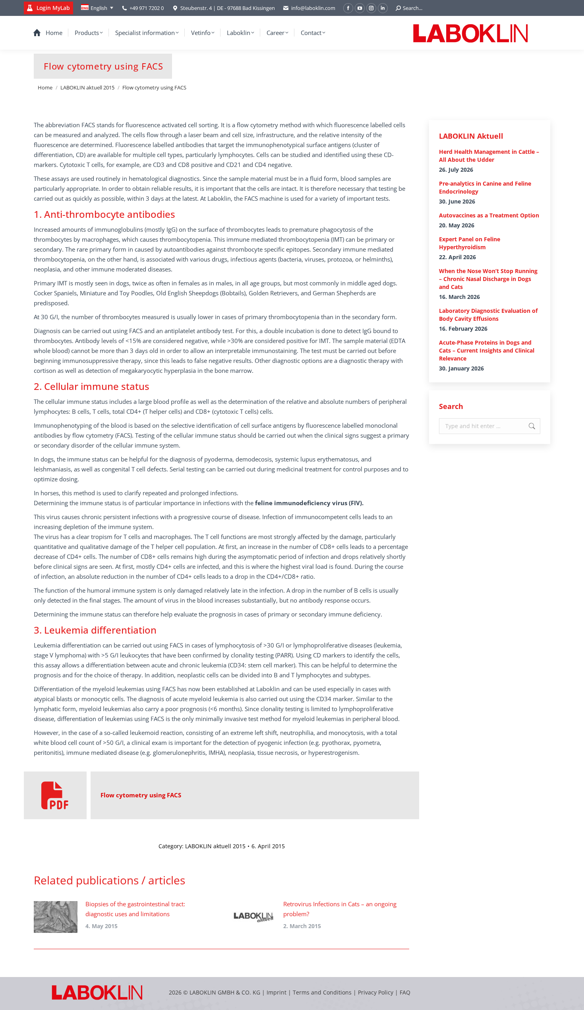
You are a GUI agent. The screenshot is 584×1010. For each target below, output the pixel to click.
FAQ (405, 992)
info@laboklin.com (313, 8)
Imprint (276, 992)
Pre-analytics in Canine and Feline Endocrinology (485, 187)
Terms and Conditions (323, 992)
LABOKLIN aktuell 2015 (215, 846)
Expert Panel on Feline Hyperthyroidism (469, 243)
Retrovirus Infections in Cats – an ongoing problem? (339, 909)
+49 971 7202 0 (147, 8)
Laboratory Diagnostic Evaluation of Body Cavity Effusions (488, 314)
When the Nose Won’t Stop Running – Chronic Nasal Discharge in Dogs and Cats (488, 279)
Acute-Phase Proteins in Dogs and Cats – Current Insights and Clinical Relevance (486, 350)
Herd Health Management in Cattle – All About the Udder (489, 155)
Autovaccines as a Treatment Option (489, 215)
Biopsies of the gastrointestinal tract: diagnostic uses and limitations (135, 909)
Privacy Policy (375, 992)
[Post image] (55, 917)
